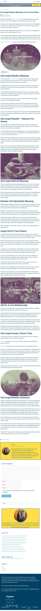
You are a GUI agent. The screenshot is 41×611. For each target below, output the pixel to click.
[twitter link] (10, 606)
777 (14, 558)
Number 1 (3, 341)
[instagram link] (7, 606)
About (17, 607)
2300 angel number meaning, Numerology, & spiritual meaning (14, 539)
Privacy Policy (28, 608)
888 (16, 558)
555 (10, 558)
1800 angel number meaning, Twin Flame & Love (11, 544)
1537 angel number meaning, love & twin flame (11, 546)
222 (4, 558)
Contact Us (35, 607)
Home (1, 9)
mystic (4, 9)
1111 (22, 558)
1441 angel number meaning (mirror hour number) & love (13, 549)
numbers (7, 9)
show (7, 72)
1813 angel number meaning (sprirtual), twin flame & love (13, 537)
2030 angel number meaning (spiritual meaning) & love (12, 547)
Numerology (4, 570)
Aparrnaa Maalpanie (5, 14)
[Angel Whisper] (4, 1)
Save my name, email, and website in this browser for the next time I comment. (19, 491)
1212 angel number (16, 19)
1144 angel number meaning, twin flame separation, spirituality (14, 535)
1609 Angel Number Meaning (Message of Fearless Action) (13, 551)
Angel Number (10, 600)
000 (20, 558)
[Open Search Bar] (34, 1)
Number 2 (3, 346)
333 (6, 558)
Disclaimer (24, 607)
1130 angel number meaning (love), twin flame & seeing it (13, 540)
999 (18, 558)
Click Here (36, 5)
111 (2, 558)
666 (12, 558)
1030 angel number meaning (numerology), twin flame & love (14, 542)
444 (8, 558)
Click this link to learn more (7, 42)
